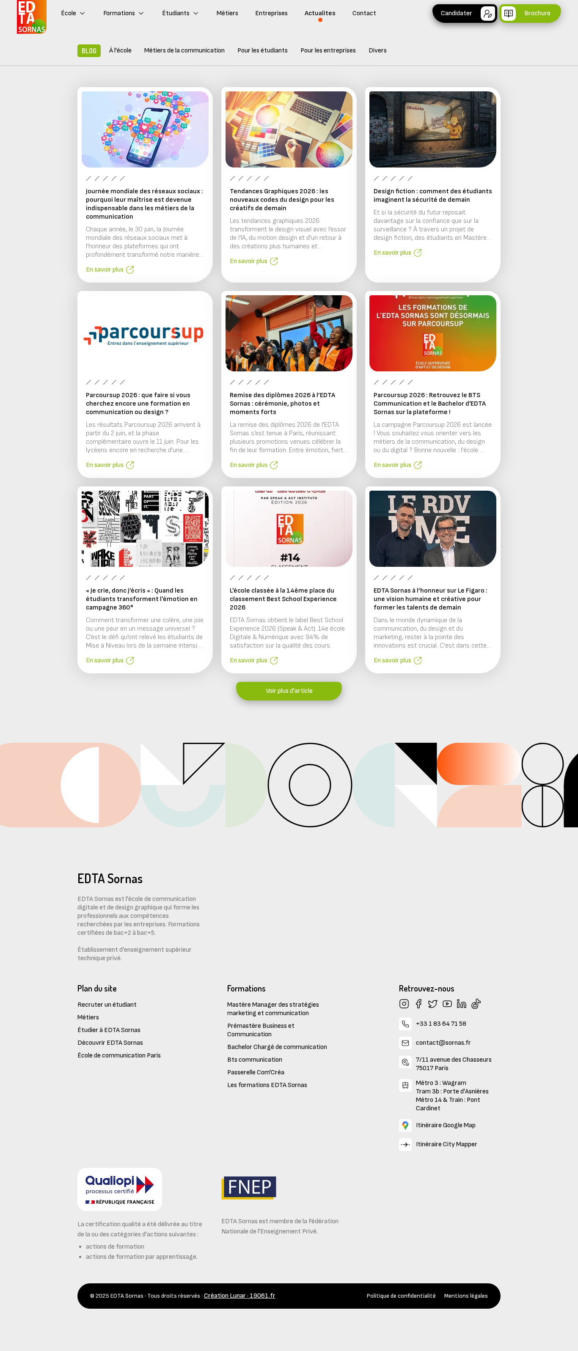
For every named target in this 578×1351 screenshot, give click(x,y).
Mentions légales (466, 1295)
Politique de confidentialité (401, 1295)
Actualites (320, 13)
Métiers (227, 13)
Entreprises (271, 13)
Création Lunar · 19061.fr (239, 1296)
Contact (364, 13)
